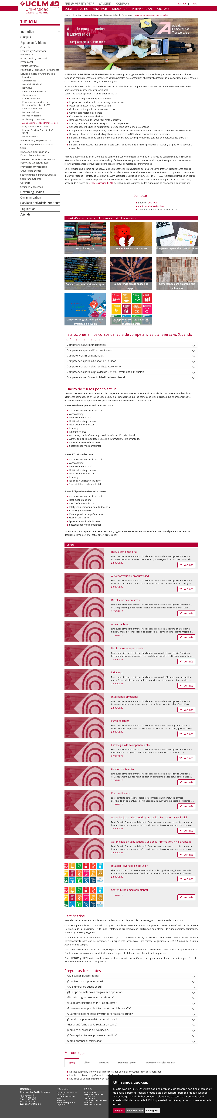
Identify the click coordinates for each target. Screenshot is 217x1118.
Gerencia (25, 182)
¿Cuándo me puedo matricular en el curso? (92, 1019)
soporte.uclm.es (32, 1103)
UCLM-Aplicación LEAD (101, 182)
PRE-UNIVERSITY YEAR (79, 3)
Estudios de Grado (31, 98)
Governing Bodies (32, 192)
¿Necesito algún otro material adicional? (91, 997)
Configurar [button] (152, 1110)
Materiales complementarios (161, 1062)
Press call (61, 1100)
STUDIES (82, 8)
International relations (67, 1092)
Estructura (27, 77)
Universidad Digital (30, 170)
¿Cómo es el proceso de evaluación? (88, 1030)
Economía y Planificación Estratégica (33, 52)
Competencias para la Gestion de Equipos (91, 361)
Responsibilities (30, 136)
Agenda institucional (32, 84)
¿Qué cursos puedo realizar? (84, 975)
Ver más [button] (188, 565)
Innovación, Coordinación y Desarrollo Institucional (34, 153)
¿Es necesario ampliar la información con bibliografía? (99, 1008)
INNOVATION (119, 8)
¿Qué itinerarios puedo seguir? (85, 986)
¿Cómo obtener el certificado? (84, 1041)
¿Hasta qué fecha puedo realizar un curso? (92, 1024)
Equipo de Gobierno (33, 42)
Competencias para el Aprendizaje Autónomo (94, 366)
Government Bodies (66, 1096)
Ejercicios (104, 1062)
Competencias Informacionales (85, 355)
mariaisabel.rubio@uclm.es (152, 206)
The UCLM (28, 21)
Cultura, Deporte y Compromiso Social (37, 146)
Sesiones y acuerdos (31, 186)
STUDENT (105, 3)
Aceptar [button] (119, 1110)
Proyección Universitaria (33, 166)
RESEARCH (99, 8)
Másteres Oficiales (31, 112)
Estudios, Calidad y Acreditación (37, 73)
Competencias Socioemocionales (86, 345)
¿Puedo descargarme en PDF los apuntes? (92, 1003)
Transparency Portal (66, 1102)
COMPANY (122, 3)
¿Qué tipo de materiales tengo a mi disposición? (95, 992)
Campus (25, 37)
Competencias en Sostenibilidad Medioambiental (96, 377)
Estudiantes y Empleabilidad (35, 140)
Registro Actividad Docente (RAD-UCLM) (38, 131)
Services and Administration (39, 202)
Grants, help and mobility (95, 1100)
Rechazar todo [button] (135, 1110)
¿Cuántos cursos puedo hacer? (85, 981)
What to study (90, 1092)
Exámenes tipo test (127, 1062)
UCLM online (89, 1096)
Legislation (27, 208)
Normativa (27, 87)
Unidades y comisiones (33, 119)
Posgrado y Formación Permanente (39, 69)
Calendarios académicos (34, 91)
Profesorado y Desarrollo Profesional (34, 60)
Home (67, 15)
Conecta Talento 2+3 (32, 108)
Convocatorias (29, 94)
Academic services (92, 1104)
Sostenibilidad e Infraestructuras (38, 174)
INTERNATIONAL (142, 8)
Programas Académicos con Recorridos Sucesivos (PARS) (36, 103)
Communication (30, 197)
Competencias (29, 80)
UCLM (68, 8)
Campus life (89, 1098)
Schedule (88, 1102)
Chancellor (25, 46)
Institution (27, 31)
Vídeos (87, 1062)
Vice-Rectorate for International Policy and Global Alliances (37, 160)
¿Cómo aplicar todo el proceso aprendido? (92, 1035)
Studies (88, 1088)
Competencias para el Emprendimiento (90, 350)
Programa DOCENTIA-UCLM (35, 126)
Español (182, 3)
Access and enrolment (94, 1094)
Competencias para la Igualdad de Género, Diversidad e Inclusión (105, 372)
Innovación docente (31, 115)
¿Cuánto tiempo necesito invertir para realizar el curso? (100, 1013)
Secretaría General (30, 178)
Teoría (72, 1062)
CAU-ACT (152, 202)
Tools (194, 3)
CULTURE (163, 8)
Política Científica (29, 65)
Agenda (25, 214)
